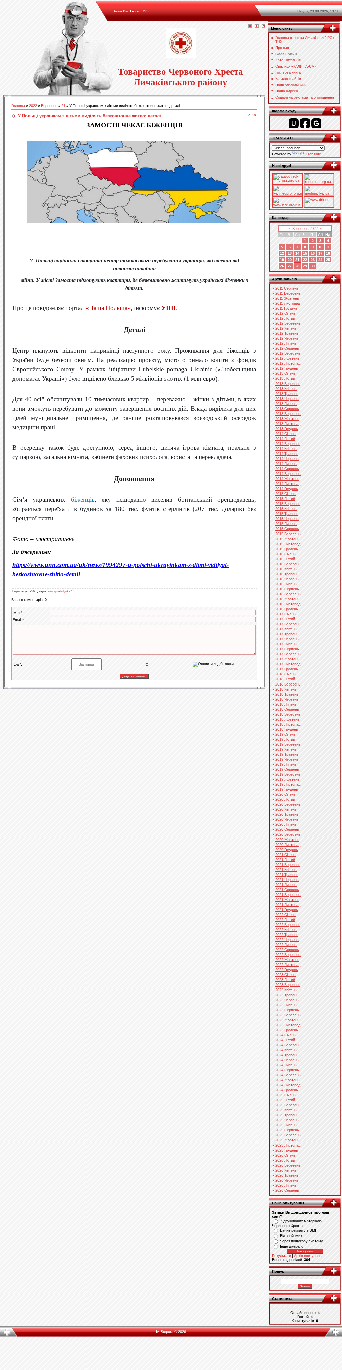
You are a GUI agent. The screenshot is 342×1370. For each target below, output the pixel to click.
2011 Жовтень (287, 298)
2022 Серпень (287, 950)
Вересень (49, 106)
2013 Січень (285, 373)
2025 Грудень (286, 1150)
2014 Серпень (287, 469)
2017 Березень (287, 624)
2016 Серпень (287, 589)
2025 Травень (286, 1115)
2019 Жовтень (287, 779)
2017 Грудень (286, 669)
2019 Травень (286, 754)
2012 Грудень (286, 368)
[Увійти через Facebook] (305, 123)
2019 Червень (287, 759)
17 (320, 253)
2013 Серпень (287, 409)
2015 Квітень (286, 509)
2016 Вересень (288, 594)
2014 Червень (287, 459)
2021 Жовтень (287, 900)
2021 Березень (287, 865)
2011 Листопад (287, 303)
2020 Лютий (285, 799)
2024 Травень (286, 1055)
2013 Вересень (288, 414)
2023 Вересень (288, 1015)
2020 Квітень (286, 809)
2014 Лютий (285, 439)
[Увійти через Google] (316, 123)
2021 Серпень (287, 890)
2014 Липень (286, 464)
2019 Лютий (285, 739)
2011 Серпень (287, 288)
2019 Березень (287, 744)
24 (320, 260)
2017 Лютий (285, 619)
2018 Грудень (286, 729)
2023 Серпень (287, 1010)
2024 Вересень (288, 1075)
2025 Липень (286, 1125)
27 (290, 266)
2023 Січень (285, 975)
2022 (33, 106)
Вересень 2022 (305, 228)
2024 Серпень (287, 1070)
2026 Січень (285, 1155)
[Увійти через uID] (294, 123)
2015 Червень (287, 519)
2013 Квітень (286, 389)
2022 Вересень (288, 955)
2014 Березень (287, 444)
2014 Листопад (287, 484)
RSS (145, 11)
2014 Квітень (286, 449)
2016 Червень (287, 579)
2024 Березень (287, 1045)
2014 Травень (286, 454)
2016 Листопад (287, 604)
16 (313, 253)
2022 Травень (286, 935)
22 (305, 260)
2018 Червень (287, 699)
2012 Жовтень (287, 358)
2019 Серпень (287, 769)
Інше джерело (291, 1246)
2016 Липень (286, 584)
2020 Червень (287, 819)
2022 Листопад (287, 965)
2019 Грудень (286, 789)
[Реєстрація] (257, 26)
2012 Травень (286, 333)
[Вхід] (263, 26)
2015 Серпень (287, 529)
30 (313, 266)
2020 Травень (286, 814)
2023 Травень (286, 995)
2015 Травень (286, 514)
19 (282, 260)
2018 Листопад (287, 724)
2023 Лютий (285, 980)
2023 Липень (286, 1005)
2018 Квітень (286, 689)
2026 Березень (287, 1165)
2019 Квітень (286, 749)
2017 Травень (286, 634)
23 (313, 260)
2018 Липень (286, 704)
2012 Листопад (287, 363)
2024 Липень (286, 1065)
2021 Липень (286, 885)
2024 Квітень (286, 1050)
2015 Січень (285, 494)
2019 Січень (285, 734)
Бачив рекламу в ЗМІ (298, 1230)
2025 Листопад (287, 1145)
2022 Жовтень (287, 960)
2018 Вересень (288, 714)
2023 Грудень (286, 1030)
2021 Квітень (286, 870)
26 (282, 266)
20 (290, 260)
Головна (18, 106)
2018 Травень (286, 694)
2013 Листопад (287, 424)
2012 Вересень (288, 353)
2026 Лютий (285, 1160)
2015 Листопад (287, 544)
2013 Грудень (286, 429)
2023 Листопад (287, 1025)
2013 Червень (287, 399)
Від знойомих (291, 1236)
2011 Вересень (287, 293)
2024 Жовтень (287, 1080)
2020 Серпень (287, 829)
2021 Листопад (287, 905)
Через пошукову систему (301, 1241)
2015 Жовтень (287, 539)
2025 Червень (287, 1120)
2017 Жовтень (287, 659)
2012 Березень (287, 323)
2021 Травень (286, 875)
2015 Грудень (286, 549)
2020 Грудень (286, 850)
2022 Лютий (285, 920)
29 (305, 266)
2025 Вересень (288, 1135)
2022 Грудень (286, 970)
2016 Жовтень (287, 599)
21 (63, 106)
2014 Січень (285, 434)
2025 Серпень (287, 1130)
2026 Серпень (287, 1190)
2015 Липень (286, 524)
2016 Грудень (286, 609)
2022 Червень (287, 940)
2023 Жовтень (287, 1020)
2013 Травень (286, 394)
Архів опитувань (308, 1256)
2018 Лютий (285, 679)
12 (282, 253)
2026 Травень (286, 1175)
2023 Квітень (286, 990)
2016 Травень (286, 574)
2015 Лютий (285, 499)
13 (290, 253)
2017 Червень (287, 639)
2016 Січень (285, 554)
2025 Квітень (286, 1110)
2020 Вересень (288, 834)
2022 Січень (285, 915)
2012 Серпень (287, 348)
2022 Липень (286, 945)
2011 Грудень (286, 308)
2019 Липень (286, 764)
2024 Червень (287, 1060)
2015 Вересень (288, 534)
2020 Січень (285, 794)
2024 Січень (285, 1035)
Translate (313, 154)
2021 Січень (285, 855)
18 (328, 253)
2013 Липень (286, 404)
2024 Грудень (286, 1090)
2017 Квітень (286, 629)
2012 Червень (287, 338)
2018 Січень (285, 674)
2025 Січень (285, 1095)
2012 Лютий (285, 318)
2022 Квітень (286, 930)
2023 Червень (287, 1000)
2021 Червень (287, 880)
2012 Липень (286, 343)
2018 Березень (287, 684)
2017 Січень (285, 614)
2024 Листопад (287, 1085)
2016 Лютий (285, 559)
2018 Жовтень (287, 719)
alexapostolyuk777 (61, 591)
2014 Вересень (288, 474)
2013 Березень (287, 384)
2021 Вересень (288, 895)
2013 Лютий (285, 378)
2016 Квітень (286, 569)
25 (328, 260)
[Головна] (250, 26)
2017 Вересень (288, 654)
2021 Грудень (286, 910)
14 (297, 253)
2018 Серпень (287, 709)
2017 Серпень (287, 649)
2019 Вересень (288, 774)
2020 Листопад (287, 845)
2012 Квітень (286, 328)
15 (305, 253)
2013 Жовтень (287, 419)
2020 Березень (287, 804)
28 (297, 266)
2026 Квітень (286, 1170)
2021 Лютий (285, 860)
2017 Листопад (287, 664)
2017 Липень (286, 644)
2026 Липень (286, 1185)
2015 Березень (287, 504)
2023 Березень (287, 985)
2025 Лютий (285, 1100)
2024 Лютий (285, 1040)
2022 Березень (287, 925)
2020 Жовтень (287, 840)
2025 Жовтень (287, 1140)
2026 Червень (287, 1180)
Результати (281, 1256)
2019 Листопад (287, 784)
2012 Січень (285, 313)
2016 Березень (287, 564)
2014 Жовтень (287, 479)
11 (328, 247)
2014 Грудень (286, 489)
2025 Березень (287, 1105)
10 (320, 247)
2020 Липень (286, 824)
